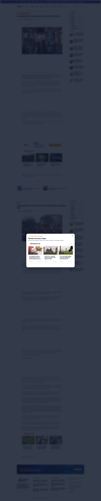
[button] (69, 244)
